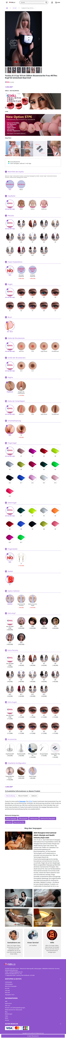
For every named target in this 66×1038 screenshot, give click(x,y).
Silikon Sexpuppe (11, 818)
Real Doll (7, 992)
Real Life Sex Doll (19, 822)
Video (6, 1016)
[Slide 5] (33, 70)
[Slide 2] (18, 70)
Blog (6, 1012)
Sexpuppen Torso (9, 994)
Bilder (6, 1018)
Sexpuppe (22, 801)
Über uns (7, 1005)
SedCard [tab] (34, 796)
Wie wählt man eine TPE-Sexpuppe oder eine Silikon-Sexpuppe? (46, 904)
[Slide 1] (14, 70)
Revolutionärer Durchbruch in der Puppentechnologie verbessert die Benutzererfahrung (16, 904)
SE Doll (14, 8)
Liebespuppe (34, 818)
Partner (7, 1020)
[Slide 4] (28, 70)
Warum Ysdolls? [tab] (23, 796)
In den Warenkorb (33, 1036)
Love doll (7, 990)
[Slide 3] (23, 70)
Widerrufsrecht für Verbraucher (13, 1009)
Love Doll (9, 822)
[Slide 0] (9, 70)
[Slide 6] (37, 70)
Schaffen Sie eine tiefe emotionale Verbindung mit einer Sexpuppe (16, 923)
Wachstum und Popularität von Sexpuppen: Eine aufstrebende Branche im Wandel (47, 923)
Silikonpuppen (23, 818)
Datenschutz (8, 1003)
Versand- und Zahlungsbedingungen (15, 1007)
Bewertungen (8, 1014)
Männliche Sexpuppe (10, 986)
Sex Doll (7, 988)
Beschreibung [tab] (10, 796)
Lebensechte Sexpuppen (47, 818)
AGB (6, 1001)
